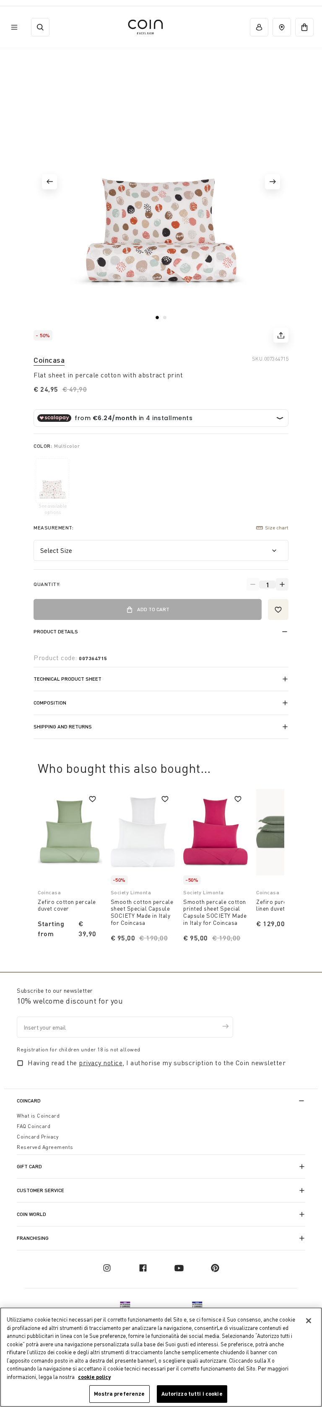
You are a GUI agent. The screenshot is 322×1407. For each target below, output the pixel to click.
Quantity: (47, 584)
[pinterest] (215, 1268)
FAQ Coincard (33, 1126)
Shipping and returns (63, 726)
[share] (281, 335)
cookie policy (94, 1376)
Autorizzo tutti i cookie (192, 1393)
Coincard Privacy (37, 1136)
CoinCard (29, 1100)
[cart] (304, 27)
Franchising (33, 1238)
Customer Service (40, 1190)
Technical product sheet (67, 679)
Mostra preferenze (119, 1393)
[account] (259, 27)
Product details (56, 631)
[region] (161, 1357)
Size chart (276, 527)
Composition (50, 703)
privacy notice (100, 1062)
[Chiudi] (308, 1320)
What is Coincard (38, 1116)
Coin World (31, 1214)
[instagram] (107, 1268)
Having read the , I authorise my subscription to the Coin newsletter (157, 1062)
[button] (49, 181)
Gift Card (29, 1166)
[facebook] (143, 1268)
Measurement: (53, 527)
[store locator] (282, 27)
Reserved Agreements (45, 1147)
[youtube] (179, 1268)
